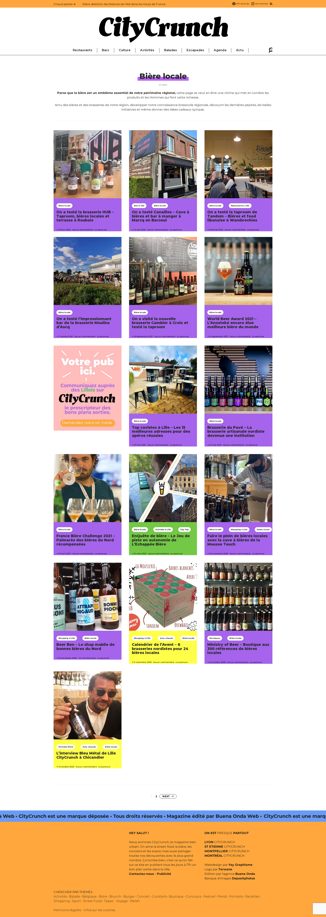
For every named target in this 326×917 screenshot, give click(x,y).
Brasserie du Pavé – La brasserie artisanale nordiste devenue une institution (235, 431)
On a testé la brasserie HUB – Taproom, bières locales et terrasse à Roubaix (85, 216)
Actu (240, 50)
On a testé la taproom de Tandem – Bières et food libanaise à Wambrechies (232, 216)
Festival (209, 896)
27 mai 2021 (140, 445)
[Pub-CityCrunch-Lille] (87, 388)
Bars (105, 50)
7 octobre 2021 (65, 336)
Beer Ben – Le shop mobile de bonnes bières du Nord (85, 646)
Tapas (108, 901)
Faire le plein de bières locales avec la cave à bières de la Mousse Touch (237, 540)
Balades (170, 50)
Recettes (252, 896)
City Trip (184, 529)
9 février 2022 (216, 229)
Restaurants (82, 50)
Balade (74, 896)
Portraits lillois (65, 747)
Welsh (135, 901)
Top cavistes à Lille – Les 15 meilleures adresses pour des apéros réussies (161, 431)
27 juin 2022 (64, 229)
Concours (193, 896)
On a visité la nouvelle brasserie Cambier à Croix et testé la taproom (160, 323)
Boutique (176, 896)
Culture (125, 50)
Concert (143, 896)
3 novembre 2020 (143, 662)
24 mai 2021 (215, 445)
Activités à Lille (163, 529)
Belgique (89, 896)
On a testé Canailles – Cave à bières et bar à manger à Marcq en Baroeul (160, 216)
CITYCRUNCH (220, 842)
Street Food (92, 901)
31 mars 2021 (140, 553)
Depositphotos (243, 878)
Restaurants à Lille (240, 205)
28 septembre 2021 (143, 336)
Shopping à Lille (239, 529)
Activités (147, 50)
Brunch (115, 896)
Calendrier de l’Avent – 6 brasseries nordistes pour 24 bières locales (160, 648)
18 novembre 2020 (67, 658)
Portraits (236, 896)
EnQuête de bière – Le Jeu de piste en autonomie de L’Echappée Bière (161, 540)
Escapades (195, 50)
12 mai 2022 (140, 229)
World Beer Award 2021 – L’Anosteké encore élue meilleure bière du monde (232, 323)
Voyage (122, 901)
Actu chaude (166, 638)
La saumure (101, 229)
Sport (76, 901)
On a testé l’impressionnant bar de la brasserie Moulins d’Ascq (83, 323)
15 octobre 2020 (66, 766)
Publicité (164, 874)
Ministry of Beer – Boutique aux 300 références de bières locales (238, 648)
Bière (103, 896)
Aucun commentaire (82, 229)
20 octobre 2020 (217, 662)
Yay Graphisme (240, 865)
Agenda (220, 50)
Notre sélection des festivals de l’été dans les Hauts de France (123, 4)
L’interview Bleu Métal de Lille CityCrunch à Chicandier (86, 755)
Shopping (62, 901)
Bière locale (64, 205)
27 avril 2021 (64, 553)
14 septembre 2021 (218, 336)
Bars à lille (139, 205)
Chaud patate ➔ (65, 4)
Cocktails (159, 896)
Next (166, 796)
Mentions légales (67, 910)
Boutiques (214, 638)
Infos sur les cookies (99, 910)
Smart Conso (263, 529)
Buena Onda (245, 874)
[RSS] (271, 3)
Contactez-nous (141, 874)
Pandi (222, 896)
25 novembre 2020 (218, 553)
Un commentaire (87, 658)
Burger (129, 896)
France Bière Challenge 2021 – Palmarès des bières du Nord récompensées (85, 540)
